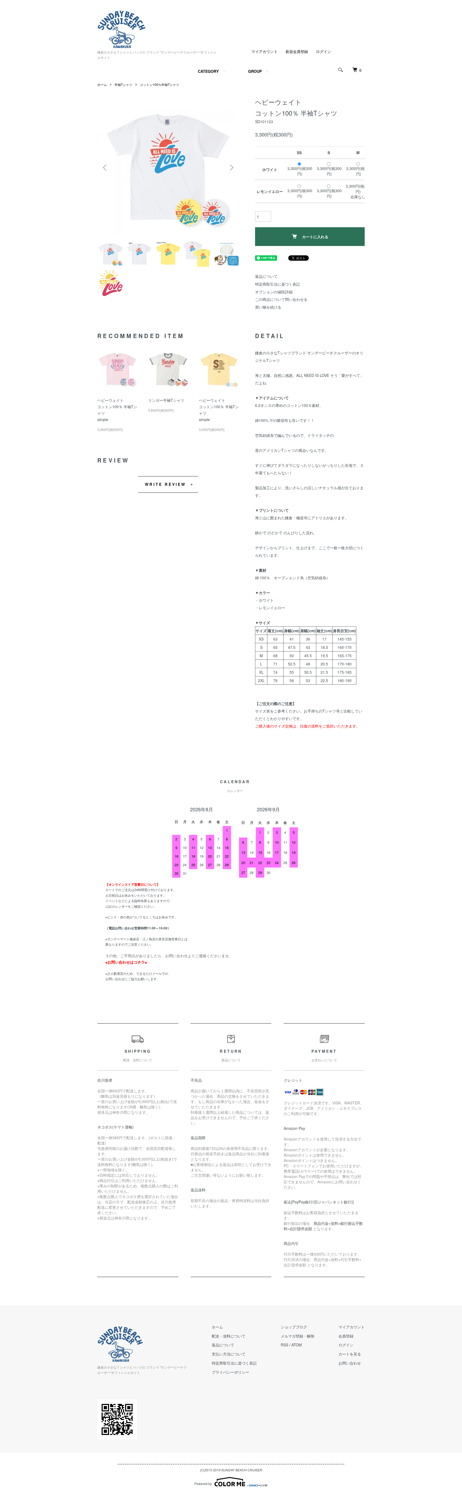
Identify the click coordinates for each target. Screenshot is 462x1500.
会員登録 (345, 1336)
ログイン (323, 51)
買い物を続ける (268, 307)
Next (231, 168)
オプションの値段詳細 (273, 291)
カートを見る (349, 1354)
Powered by (203, 1483)
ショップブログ (294, 1326)
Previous (105, 168)
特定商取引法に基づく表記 (277, 284)
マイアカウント (264, 51)
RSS (284, 1344)
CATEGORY (208, 71)
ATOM (296, 1344)
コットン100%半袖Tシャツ (159, 84)
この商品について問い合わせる (281, 299)
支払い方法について (228, 1354)
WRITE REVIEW (165, 484)
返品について (266, 276)
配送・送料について (228, 1336)
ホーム (102, 84)
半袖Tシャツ (123, 84)
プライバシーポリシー (230, 1372)
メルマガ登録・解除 (297, 1336)
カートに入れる (315, 236)
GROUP (255, 71)
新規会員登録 (297, 51)
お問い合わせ (349, 1363)
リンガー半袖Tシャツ (166, 400)
